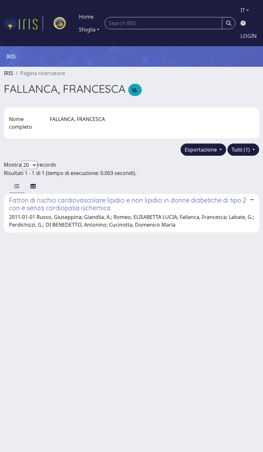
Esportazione (201, 149)
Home (86, 16)
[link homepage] (23, 23)
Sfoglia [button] (87, 29)
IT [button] (243, 10)
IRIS (8, 73)
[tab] (17, 186)
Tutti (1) (241, 149)
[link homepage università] (59, 23)
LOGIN (249, 35)
